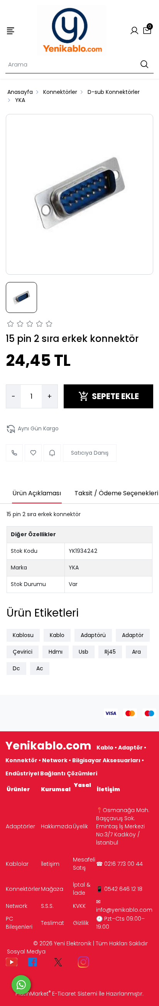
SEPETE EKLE (115, 396)
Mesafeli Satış (84, 864)
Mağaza (52, 889)
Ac (39, 668)
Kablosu (23, 635)
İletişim (50, 864)
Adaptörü (93, 635)
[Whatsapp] (21, 984)
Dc (16, 668)
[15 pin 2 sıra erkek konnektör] (79, 194)
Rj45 (110, 652)
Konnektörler (23, 889)
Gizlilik (81, 923)
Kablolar (17, 864)
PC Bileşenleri (19, 923)
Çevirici (22, 652)
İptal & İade (81, 889)
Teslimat (52, 923)
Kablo (57, 635)
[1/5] (10, 325)
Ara (136, 652)
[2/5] (15, 325)
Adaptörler (20, 826)
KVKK (79, 906)
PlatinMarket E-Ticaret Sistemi (56, 994)
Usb (83, 652)
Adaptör (133, 635)
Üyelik (80, 826)
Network (16, 906)
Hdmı (56, 652)
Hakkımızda (56, 826)
